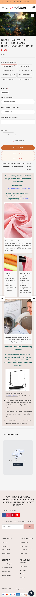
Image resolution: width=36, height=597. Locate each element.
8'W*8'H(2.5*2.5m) (25, 75)
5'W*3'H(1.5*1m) (25, 66)
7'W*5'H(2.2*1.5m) (9, 66)
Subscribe (29, 527)
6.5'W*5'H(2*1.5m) (9, 70)
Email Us (22, 574)
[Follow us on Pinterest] (13, 515)
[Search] (7, 8)
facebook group (12, 163)
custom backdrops (12, 396)
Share (3, 54)
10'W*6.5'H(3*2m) (9, 75)
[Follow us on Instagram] (8, 515)
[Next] (33, 33)
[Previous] (3, 33)
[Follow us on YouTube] (17, 515)
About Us (4, 542)
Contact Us (5, 546)
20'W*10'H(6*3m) (24, 79)
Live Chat (23, 570)
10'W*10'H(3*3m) (8, 79)
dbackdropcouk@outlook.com (18, 188)
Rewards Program (7, 564)
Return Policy (24, 546)
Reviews (22, 577)
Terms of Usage (6, 575)
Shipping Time (24, 542)
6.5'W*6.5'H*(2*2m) (26, 70)
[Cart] (33, 8)
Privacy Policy (6, 571)
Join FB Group (6, 553)
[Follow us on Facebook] (4, 515)
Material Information (26, 550)
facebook (25, 199)
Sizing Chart (23, 553)
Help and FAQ (6, 550)
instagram (28, 196)
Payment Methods (7, 567)
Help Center (23, 566)
